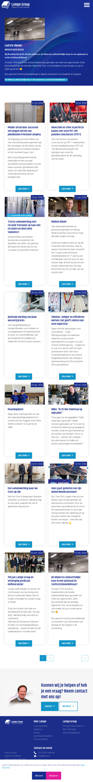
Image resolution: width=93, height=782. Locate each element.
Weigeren (53, 775)
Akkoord (39, 775)
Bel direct (67, 706)
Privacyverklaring (41, 739)
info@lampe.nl (44, 756)
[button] (25, 29)
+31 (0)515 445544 (46, 753)
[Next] (85, 658)
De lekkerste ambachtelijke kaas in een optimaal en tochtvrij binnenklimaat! (35, 79)
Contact (48, 706)
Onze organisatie (40, 726)
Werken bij (38, 729)
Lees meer (22, 189)
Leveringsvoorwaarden (43, 736)
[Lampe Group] (15, 4)
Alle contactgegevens (71, 733)
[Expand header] (87, 5)
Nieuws (37, 733)
